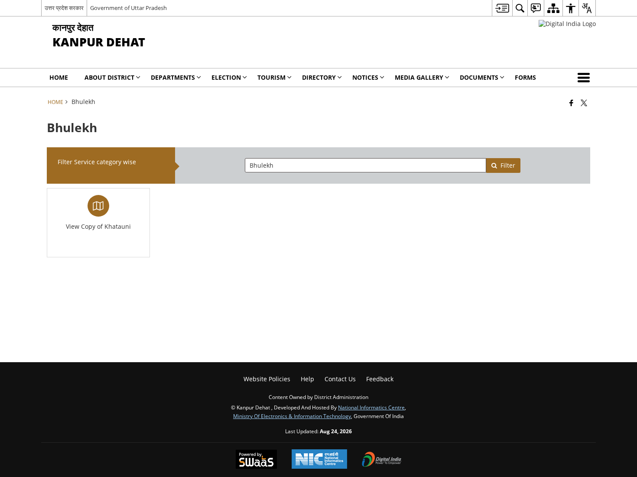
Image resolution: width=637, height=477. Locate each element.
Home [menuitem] (58, 77)
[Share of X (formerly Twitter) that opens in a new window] (583, 102)
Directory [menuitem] (319, 77)
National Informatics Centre (371, 407)
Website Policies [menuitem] (267, 379)
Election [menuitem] (226, 77)
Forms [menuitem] (525, 77)
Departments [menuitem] (173, 77)
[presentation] (365, 165)
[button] (585, 77)
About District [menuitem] (109, 77)
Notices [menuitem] (365, 77)
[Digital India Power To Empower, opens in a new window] (381, 460)
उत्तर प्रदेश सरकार (64, 8)
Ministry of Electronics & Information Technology (292, 415)
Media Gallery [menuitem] (419, 77)
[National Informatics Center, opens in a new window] (319, 460)
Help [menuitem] (307, 379)
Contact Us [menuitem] (340, 379)
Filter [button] (507, 165)
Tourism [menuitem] (271, 77)
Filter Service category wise (97, 162)
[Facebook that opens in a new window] (571, 102)
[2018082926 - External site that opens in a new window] (567, 23)
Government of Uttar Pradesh (128, 8)
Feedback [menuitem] (379, 379)
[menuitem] (502, 8)
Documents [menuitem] (479, 77)
